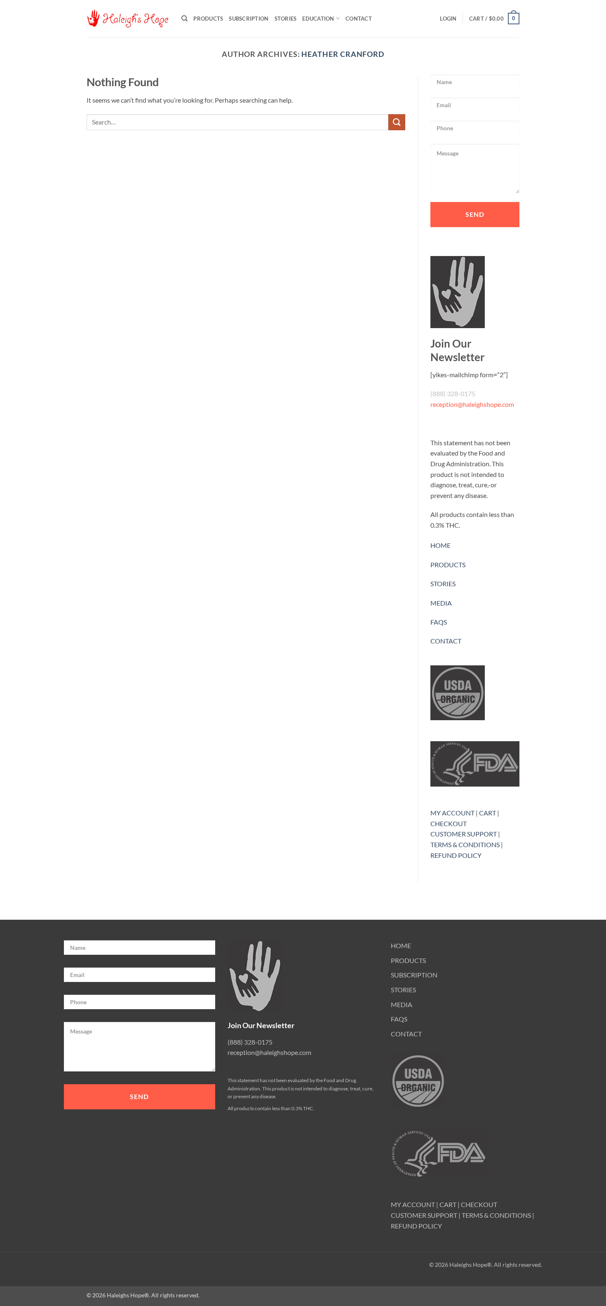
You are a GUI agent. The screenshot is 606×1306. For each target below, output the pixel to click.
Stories (286, 18)
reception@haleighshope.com (472, 404)
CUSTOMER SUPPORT (463, 834)
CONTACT (445, 641)
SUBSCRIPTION (414, 975)
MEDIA (441, 603)
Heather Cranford (342, 54)
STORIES (443, 583)
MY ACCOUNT (452, 813)
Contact (358, 18)
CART (487, 813)
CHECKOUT (448, 823)
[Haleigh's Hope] (128, 18)
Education (318, 18)
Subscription (248, 18)
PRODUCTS (447, 564)
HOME (440, 545)
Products (208, 18)
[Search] (184, 18)
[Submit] (396, 122)
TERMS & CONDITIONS (465, 844)
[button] (448, 18)
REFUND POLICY (456, 855)
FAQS (438, 622)
